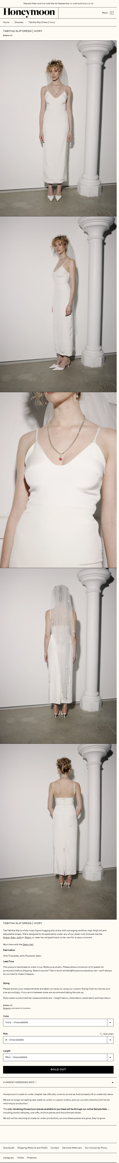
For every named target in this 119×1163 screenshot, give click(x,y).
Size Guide (8, 1148)
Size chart (108, 1034)
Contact (55, 1148)
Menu (105, 13)
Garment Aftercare (72, 1148)
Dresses (19, 22)
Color (6, 1016)
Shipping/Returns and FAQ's (32, 1148)
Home (6, 22)
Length (6, 1051)
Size (5, 1034)
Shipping (7, 1008)
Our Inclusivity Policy (96, 1148)
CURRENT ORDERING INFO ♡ (20, 1082)
